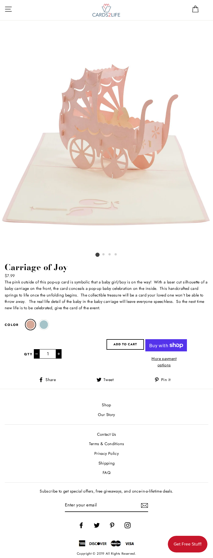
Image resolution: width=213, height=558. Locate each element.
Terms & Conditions (106, 444)
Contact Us (106, 434)
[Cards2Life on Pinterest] (112, 525)
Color (12, 325)
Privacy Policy (106, 453)
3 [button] (110, 255)
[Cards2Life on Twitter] (97, 525)
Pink (31, 324)
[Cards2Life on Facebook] (81, 525)
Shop (106, 405)
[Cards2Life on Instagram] (128, 525)
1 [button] (97, 255)
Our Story (106, 414)
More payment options (163, 362)
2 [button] (104, 255)
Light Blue (44, 324)
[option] (106, 145)
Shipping (106, 463)
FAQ (106, 472)
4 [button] (116, 255)
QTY (28, 354)
